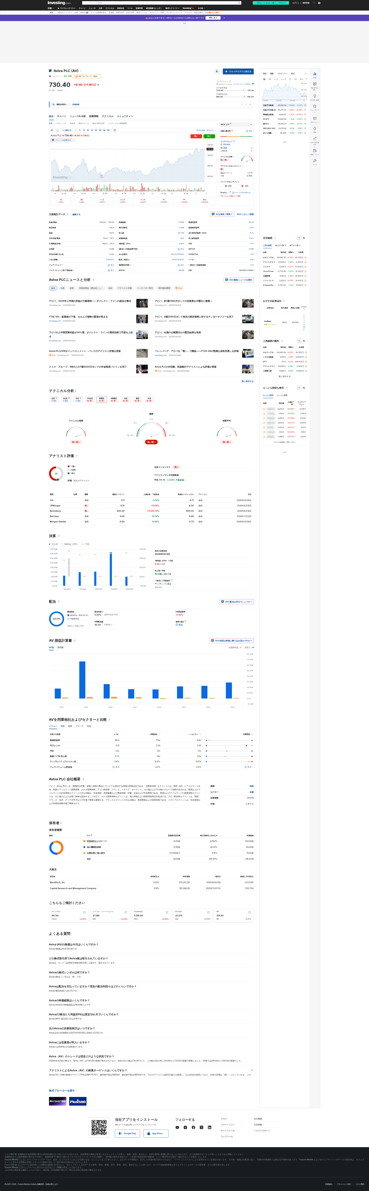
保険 (252, 786)
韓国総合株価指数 (270, 114)
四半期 (60, 647)
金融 (252, 792)
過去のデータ (83, 123)
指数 (272, 73)
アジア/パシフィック (174, 13)
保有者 (54, 823)
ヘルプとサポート (262, 1130)
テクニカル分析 (61, 391)
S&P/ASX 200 (269, 128)
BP (218, 911)
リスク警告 (360, 1184)
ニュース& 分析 (78, 116)
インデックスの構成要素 (117, 123)
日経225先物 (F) (269, 110)
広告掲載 (258, 1124)
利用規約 (328, 1184)
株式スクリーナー (172, 8)
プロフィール (61, 123)
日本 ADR (130, 13)
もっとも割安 (268, 395)
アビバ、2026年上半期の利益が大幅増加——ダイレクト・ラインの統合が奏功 (90, 300)
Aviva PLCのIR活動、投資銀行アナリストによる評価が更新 (185, 366)
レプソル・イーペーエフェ (103, 911)
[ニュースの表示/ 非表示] (114, 130)
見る (117, 767)
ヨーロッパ (153, 13)
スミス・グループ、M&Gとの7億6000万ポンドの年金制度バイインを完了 (88, 366)
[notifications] (314, 2)
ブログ (224, 1118)
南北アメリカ (142, 13)
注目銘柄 (267, 237)
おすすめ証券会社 (272, 300)
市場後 (111, 13)
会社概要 (258, 1118)
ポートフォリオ (228, 1130)
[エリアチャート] (57, 130)
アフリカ (188, 13)
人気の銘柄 (267, 245)
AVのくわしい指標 (245, 214)
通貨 (265, 73)
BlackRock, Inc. (57, 882)
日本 (76, 13)
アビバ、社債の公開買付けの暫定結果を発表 (178, 332)
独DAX (266, 124)
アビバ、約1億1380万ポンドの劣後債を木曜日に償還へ (183, 300)
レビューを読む (304, 322)
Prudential (138, 911)
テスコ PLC (56, 911)
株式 (51, 13)
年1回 (51, 647)
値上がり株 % (280, 245)
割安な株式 (198, 13)
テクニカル (107, 116)
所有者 (72, 123)
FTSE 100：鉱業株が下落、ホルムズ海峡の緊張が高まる (78, 316)
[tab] (54, 399)
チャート (61, 116)
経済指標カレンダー (154, 8)
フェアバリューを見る (242, 84)
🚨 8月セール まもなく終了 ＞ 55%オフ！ (271, 3)
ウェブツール (227, 1136)
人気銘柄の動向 (271, 340)
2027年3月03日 (177, 254)
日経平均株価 (268, 105)
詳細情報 (76, 104)
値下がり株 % (295, 245)
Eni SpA (178, 911)
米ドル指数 (267, 133)
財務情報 (93, 116)
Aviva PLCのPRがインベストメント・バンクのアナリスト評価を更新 (85, 351)
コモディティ (282, 73)
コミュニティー (125, 116)
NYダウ (266, 119)
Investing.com (55, 321)
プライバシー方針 (344, 1184)
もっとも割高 (282, 395)
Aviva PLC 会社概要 (64, 779)
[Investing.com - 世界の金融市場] (59, 3)
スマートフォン (228, 1124)
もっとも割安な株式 (273, 387)
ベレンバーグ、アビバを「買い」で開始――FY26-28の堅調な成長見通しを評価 (197, 351)
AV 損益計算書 (60, 640)
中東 (162, 13)
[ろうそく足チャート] (51, 130)
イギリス (250, 804)
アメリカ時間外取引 (98, 13)
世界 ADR (120, 13)
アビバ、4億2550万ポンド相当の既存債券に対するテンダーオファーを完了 (194, 316)
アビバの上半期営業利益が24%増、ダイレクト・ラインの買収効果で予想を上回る (91, 334)
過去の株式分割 (98, 123)
